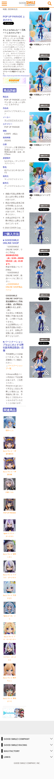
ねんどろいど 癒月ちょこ (9, 679)
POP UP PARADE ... (9, 514)
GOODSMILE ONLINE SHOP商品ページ (14, 287)
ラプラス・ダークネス (9, 658)
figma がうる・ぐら (10, 617)
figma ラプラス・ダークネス (10, 535)
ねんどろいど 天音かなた (9, 596)
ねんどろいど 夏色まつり (9, 699)
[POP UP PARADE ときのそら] (40, 243)
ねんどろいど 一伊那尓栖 (9, 473)
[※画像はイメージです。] (40, 40)
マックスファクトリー (13, 120)
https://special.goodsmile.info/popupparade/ (18, 76)
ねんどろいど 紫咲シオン (9, 555)
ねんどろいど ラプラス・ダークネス (9, 576)
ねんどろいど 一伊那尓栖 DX (9, 452)
